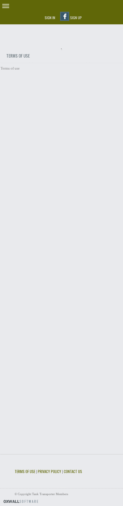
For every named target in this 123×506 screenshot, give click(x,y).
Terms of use (25, 471)
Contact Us (73, 471)
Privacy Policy (49, 471)
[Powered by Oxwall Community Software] (21, 501)
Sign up (76, 17)
